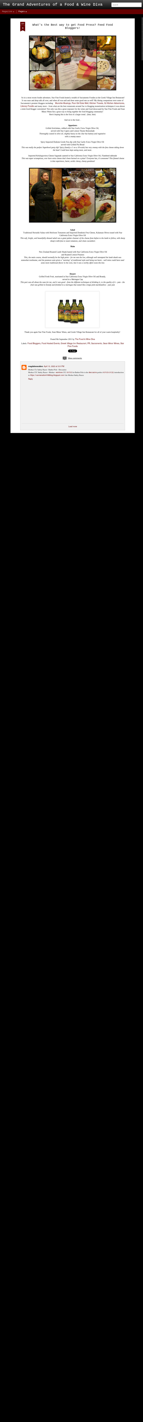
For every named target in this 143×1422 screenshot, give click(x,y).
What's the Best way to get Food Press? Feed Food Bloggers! (72, 26)
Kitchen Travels (96, 103)
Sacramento (96, 343)
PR (88, 343)
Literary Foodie (27, 106)
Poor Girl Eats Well (80, 103)
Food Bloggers (34, 343)
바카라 (69, 372)
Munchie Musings (63, 103)
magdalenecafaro (35, 366)
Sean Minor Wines (111, 343)
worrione (59, 372)
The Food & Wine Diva (85, 339)
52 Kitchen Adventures (114, 103)
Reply (30, 378)
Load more (72, 426)
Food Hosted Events (51, 343)
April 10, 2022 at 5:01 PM (54, 366)
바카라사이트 (108, 372)
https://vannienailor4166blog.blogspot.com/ (47, 375)
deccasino (93, 372)
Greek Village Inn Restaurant (73, 343)
